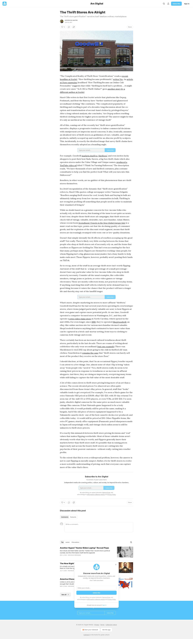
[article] (96, 553)
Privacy (96, 625)
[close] (115, 564)
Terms (102, 625)
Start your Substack (91, 630)
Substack (87, 635)
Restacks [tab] (73, 517)
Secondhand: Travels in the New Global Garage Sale (101, 223)
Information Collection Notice (96, 599)
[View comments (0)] (69, 27)
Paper (65, 82)
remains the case (90, 353)
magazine (72, 82)
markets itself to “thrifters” (95, 155)
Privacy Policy (112, 599)
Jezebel (74, 79)
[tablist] (68, 517)
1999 (94, 322)
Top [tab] (62, 542)
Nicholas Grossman (74, 555)
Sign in (186, 4)
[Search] (164, 4)
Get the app (106, 630)
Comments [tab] (64, 517)
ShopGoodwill (119, 322)
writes (116, 79)
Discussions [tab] (75, 542)
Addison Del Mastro (71, 20)
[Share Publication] (168, 4)
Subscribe (176, 4)
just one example (106, 346)
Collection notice (111, 625)
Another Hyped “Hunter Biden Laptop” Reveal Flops (84, 548)
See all (64, 595)
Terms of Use (106, 597)
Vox (121, 79)
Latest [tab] (67, 542)
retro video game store (80, 318)
